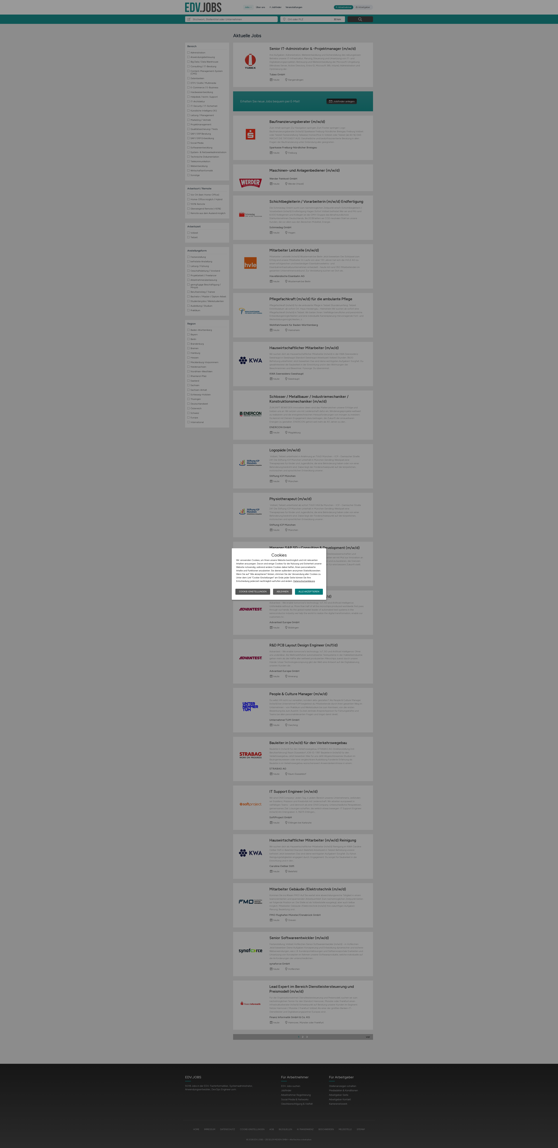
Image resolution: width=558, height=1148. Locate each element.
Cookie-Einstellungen (253, 591)
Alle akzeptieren (309, 591)
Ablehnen (282, 591)
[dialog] (279, 574)
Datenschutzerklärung (304, 581)
